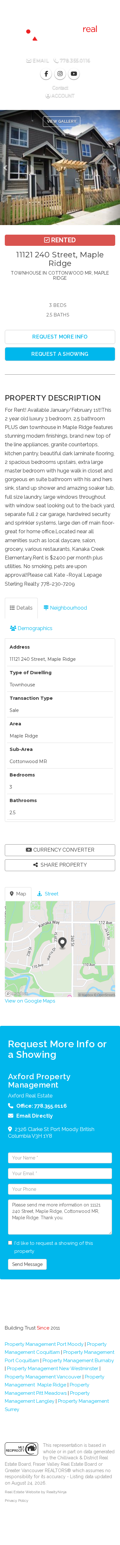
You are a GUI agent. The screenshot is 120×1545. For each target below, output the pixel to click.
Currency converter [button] (63, 850)
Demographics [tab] (34, 628)
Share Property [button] (63, 865)
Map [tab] (20, 894)
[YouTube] (74, 73)
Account (62, 95)
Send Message (27, 1264)
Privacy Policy (16, 1500)
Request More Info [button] (59, 337)
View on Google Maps (30, 1001)
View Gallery (61, 121)
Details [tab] (24, 608)
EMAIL (40, 60)
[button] (7, 167)
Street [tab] (51, 894)
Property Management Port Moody (44, 1344)
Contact (60, 87)
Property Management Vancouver (43, 1377)
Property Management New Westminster (52, 1368)
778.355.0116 (74, 60)
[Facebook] (47, 73)
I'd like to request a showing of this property (53, 1247)
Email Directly (34, 1115)
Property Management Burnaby (78, 1360)
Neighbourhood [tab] (68, 608)
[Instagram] (61, 73)
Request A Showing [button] (59, 354)
